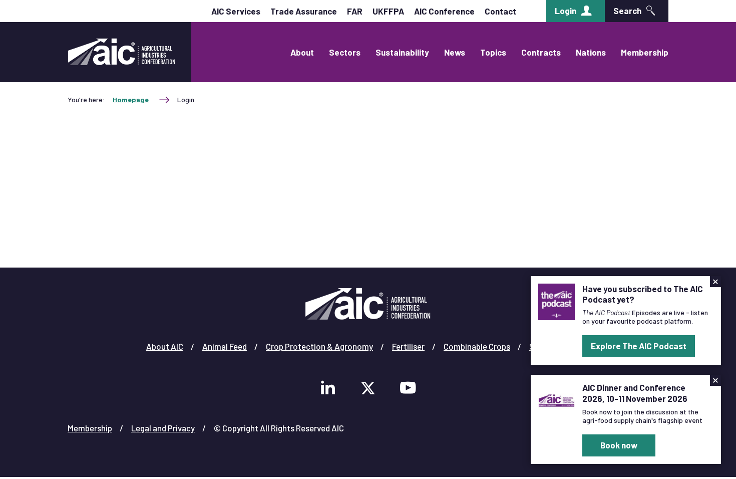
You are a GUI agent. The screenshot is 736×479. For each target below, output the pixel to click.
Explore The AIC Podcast (638, 346)
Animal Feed (224, 346)
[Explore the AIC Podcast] (556, 301)
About (302, 52)
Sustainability (402, 52)
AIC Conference (444, 11)
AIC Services (235, 11)
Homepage (131, 99)
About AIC (164, 346)
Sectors (344, 52)
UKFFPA (388, 11)
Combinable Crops (477, 346)
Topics (493, 52)
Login (565, 11)
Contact (500, 11)
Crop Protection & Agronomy (319, 346)
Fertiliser (408, 346)
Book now (618, 445)
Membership (644, 52)
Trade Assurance (303, 11)
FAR (354, 11)
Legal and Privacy (163, 428)
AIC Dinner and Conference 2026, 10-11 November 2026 (634, 392)
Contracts (541, 52)
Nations (591, 52)
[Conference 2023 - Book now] (556, 399)
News (454, 52)
